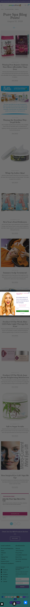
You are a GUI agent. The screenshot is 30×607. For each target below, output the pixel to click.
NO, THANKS (22, 313)
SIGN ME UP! (22, 311)
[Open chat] (25, 602)
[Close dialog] (29, 292)
